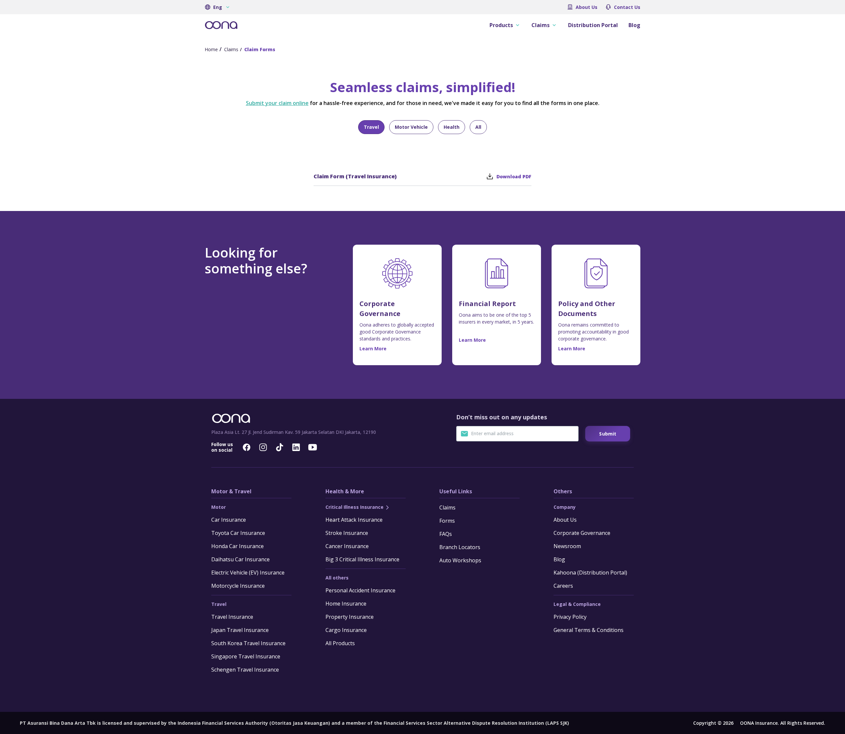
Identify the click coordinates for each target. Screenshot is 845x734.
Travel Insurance (232, 616)
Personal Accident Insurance (360, 590)
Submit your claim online (277, 103)
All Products (340, 643)
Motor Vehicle (411, 127)
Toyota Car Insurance (238, 533)
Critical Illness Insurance (355, 507)
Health (451, 127)
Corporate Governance (582, 533)
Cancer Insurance (347, 546)
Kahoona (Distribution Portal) (590, 572)
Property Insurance (349, 616)
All (478, 127)
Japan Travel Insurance (240, 630)
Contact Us (627, 7)
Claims (447, 507)
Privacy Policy (570, 616)
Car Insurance (228, 519)
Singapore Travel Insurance (245, 656)
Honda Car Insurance (237, 546)
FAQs (445, 534)
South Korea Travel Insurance (248, 643)
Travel (371, 127)
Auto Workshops (460, 560)
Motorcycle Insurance (238, 585)
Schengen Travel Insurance (245, 669)
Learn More (373, 348)
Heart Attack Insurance (354, 519)
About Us (586, 7)
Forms (447, 520)
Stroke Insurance (346, 533)
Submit (607, 434)
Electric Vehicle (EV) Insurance (248, 572)
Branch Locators (459, 547)
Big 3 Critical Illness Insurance (362, 559)
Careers (563, 585)
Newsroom (567, 546)
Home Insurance (345, 603)
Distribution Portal (593, 25)
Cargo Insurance (346, 630)
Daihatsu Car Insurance (240, 559)
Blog (634, 25)
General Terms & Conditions (589, 630)
